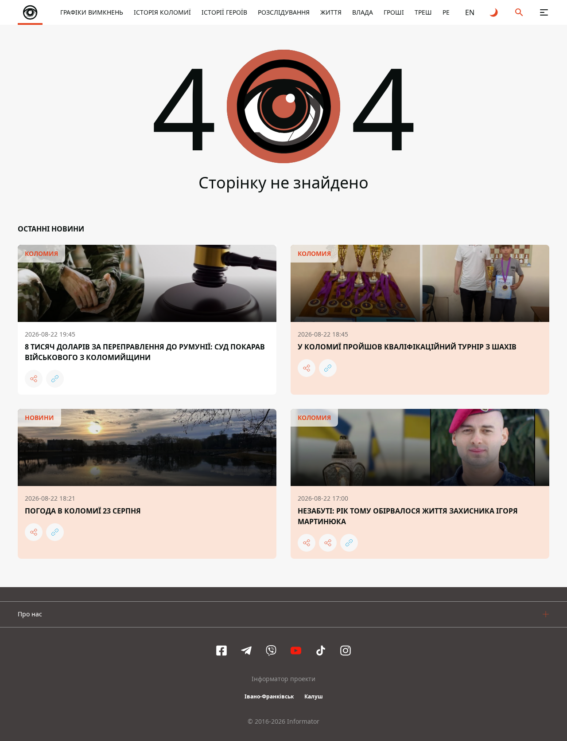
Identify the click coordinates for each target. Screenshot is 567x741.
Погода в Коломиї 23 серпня (83, 511)
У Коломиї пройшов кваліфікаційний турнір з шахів (407, 347)
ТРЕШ (423, 12)
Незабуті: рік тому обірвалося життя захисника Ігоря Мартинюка (408, 516)
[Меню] (544, 12)
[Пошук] (519, 12)
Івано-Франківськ (269, 696)
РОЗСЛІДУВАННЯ (284, 12)
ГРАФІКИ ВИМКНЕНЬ (91, 12)
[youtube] (296, 650)
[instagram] (345, 650)
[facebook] (221, 650)
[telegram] (246, 650)
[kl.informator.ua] (30, 12)
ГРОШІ (394, 12)
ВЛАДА (362, 12)
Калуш (313, 696)
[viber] (271, 650)
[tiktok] (320, 650)
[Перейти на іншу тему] (494, 12)
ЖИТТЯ (331, 12)
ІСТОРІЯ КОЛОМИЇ (162, 12)
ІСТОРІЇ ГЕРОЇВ (224, 12)
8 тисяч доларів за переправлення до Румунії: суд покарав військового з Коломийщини (145, 352)
